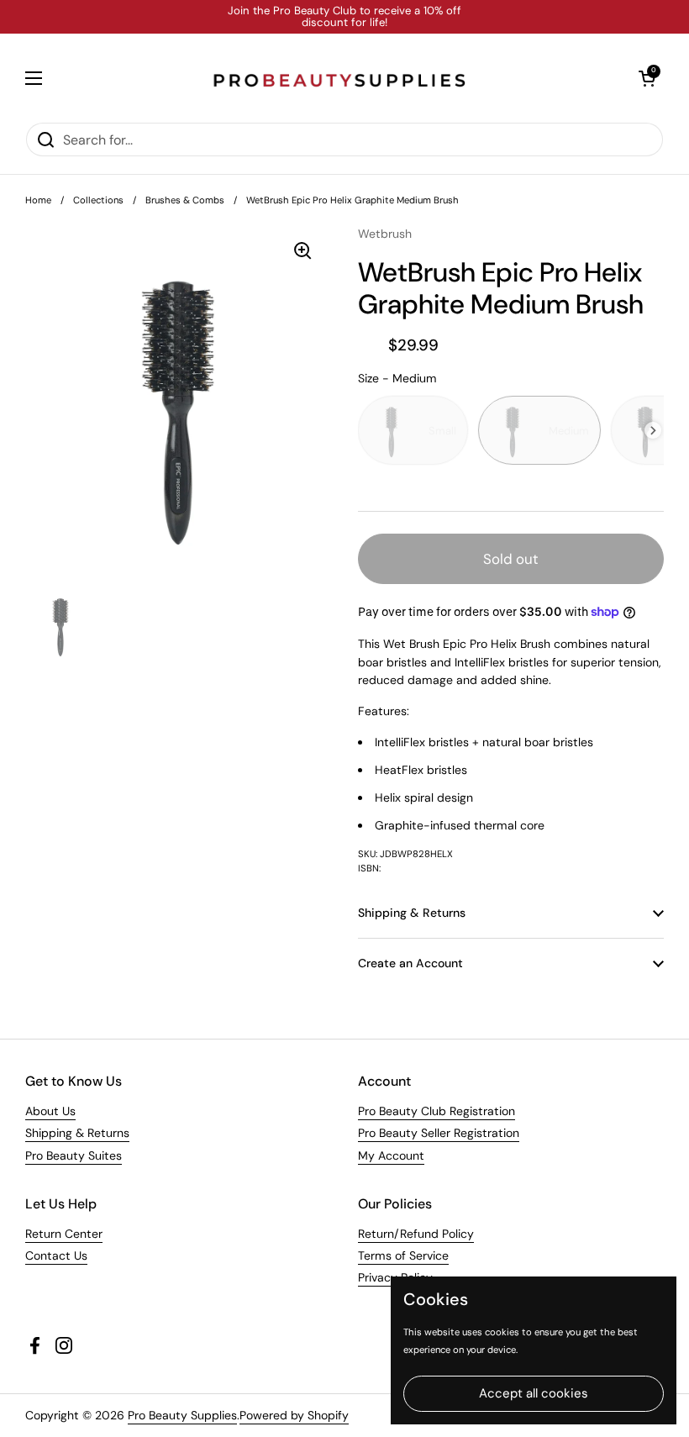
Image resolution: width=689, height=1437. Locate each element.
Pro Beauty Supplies (182, 1415)
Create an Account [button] (410, 963)
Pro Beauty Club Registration (436, 1111)
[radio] (413, 430)
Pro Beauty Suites (73, 1155)
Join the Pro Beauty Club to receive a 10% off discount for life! (344, 17)
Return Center (64, 1233)
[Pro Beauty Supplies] (340, 77)
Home (38, 200)
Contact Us (56, 1255)
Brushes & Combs (184, 200)
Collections (98, 200)
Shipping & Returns (77, 1132)
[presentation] (653, 431)
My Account (391, 1155)
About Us (50, 1111)
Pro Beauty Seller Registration (438, 1132)
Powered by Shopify (294, 1415)
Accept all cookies (533, 1393)
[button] (647, 78)
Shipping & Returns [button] (411, 912)
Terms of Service (403, 1255)
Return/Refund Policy (416, 1233)
